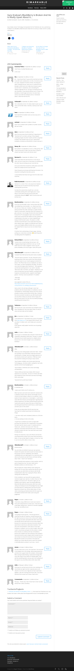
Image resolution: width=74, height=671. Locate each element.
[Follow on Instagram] (70, 8)
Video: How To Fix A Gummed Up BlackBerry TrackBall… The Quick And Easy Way (13, 49)
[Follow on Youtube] (72, 8)
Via (8, 33)
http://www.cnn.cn (21, 320)
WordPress (31, 669)
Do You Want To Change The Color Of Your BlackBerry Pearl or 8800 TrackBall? (42, 49)
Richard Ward (18, 240)
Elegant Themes (18, 669)
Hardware (30, 8)
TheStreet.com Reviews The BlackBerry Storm (19, 591)
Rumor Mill (43, 8)
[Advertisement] (65, 48)
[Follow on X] (67, 8)
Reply (47, 68)
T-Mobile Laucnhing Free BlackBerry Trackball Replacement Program (28, 48)
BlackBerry (27, 20)
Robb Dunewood (13, 20)
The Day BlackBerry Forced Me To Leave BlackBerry (61, 89)
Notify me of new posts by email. (17, 633)
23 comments (35, 20)
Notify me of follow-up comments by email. (19, 630)
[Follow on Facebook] (64, 8)
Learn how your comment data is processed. (37, 644)
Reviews (36, 8)
